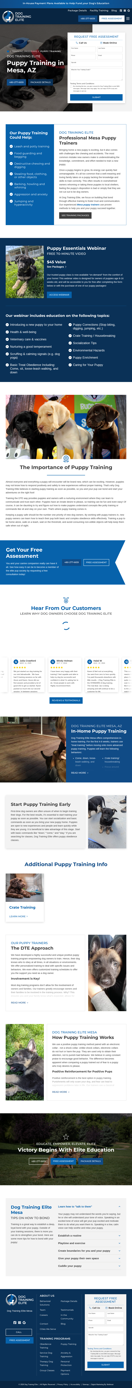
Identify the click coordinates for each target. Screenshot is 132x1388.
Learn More (17, 916)
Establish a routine (69, 1235)
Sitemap (85, 1384)
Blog (114, 10)
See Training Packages (75, 215)
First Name (74, 48)
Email (100, 55)
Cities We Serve (48, 1329)
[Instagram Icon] (125, 10)
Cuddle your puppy (69, 1266)
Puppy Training (68, 1344)
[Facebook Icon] (121, 10)
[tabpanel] (24, 898)
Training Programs (24, 51)
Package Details (77, 10)
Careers (44, 1315)
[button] (108, 43)
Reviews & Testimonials (66, 700)
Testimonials (67, 1310)
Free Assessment (112, 18)
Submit (96, 97)
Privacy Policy (62, 1384)
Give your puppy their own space (78, 1258)
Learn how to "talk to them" (75, 1206)
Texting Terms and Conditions (82, 83)
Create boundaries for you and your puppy (84, 1250)
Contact (44, 1324)
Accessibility (75, 1384)
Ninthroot (110, 1384)
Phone (73, 55)
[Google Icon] (129, 10)
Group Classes (47, 1370)
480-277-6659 (88, 18)
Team (43, 1310)
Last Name (101, 48)
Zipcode (73, 62)
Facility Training (99, 10)
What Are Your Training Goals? (80, 69)
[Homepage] (8, 51)
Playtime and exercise (71, 1243)
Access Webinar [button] (59, 295)
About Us (47, 1295)
